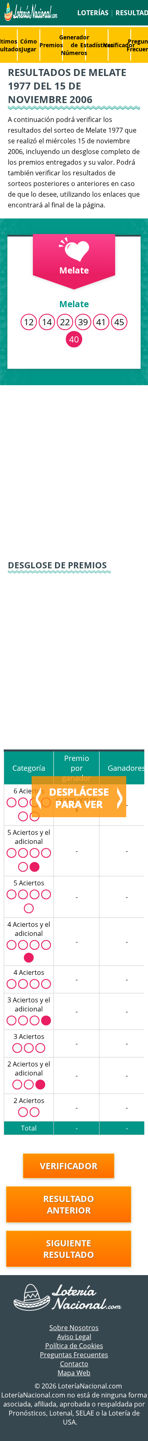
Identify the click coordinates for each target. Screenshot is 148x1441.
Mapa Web (74, 1372)
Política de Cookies (74, 1345)
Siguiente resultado (68, 1248)
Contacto (74, 1363)
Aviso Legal (74, 1336)
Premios (51, 45)
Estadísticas (96, 45)
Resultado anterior (68, 1204)
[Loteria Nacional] (30, 18)
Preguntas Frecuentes (74, 1354)
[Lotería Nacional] (74, 1298)
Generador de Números (74, 45)
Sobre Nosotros (74, 1327)
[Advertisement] (74, 467)
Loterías (93, 12)
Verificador (119, 45)
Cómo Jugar (28, 45)
